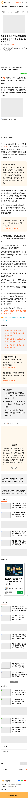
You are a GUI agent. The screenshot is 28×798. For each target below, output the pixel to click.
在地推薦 (20, 6)
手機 (4, 424)
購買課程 (18, 2)
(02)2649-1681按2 (11, 787)
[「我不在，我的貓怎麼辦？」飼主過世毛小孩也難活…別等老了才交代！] (6, 637)
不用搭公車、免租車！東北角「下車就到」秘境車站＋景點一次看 (19, 720)
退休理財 (5, 6)
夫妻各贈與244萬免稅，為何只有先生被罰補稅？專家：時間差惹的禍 (19, 665)
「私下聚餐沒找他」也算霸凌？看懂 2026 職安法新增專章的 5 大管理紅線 (19, 674)
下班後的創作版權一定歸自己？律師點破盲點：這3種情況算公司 (19, 646)
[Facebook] (16, 468)
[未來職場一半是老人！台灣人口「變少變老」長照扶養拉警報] (6, 618)
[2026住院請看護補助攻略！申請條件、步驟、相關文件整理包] (6, 701)
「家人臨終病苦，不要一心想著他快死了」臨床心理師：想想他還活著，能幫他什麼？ (19, 505)
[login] (22, 2)
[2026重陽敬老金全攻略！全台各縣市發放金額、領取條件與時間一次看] (6, 692)
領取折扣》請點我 (9, 381)
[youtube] (25, 780)
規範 (2, 763)
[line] (22, 780)
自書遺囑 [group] (17, 12)
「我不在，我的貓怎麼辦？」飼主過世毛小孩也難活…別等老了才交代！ (19, 637)
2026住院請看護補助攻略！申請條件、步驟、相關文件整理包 (19, 701)
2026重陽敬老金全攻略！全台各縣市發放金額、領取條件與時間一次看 (19, 692)
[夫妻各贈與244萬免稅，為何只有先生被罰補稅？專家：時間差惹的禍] (6, 665)
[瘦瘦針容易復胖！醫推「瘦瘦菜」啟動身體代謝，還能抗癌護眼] (6, 543)
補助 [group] (23, 12)
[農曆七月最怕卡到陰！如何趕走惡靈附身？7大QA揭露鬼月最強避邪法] (6, 609)
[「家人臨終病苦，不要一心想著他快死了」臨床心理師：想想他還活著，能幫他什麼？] (6, 506)
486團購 (12, 44)
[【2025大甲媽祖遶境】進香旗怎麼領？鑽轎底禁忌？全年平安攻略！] (6, 515)
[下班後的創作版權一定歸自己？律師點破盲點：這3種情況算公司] (6, 646)
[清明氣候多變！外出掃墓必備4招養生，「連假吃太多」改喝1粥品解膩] (6, 534)
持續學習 (13, 6)
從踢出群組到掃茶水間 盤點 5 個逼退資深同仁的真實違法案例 (19, 729)
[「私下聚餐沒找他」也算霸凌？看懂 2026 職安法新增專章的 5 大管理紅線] (6, 674)
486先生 (10, 424)
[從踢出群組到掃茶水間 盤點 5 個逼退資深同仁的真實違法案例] (6, 730)
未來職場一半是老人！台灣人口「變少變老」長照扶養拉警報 (19, 618)
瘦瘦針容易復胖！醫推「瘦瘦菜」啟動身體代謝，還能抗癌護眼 (19, 543)
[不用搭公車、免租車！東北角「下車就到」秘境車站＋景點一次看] (6, 721)
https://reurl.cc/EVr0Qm (11, 228)
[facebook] (19, 780)
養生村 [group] (3, 12)
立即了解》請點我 (9, 367)
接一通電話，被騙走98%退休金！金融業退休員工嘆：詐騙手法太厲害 (14, 333)
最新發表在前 (22, 769)
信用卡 (17, 424)
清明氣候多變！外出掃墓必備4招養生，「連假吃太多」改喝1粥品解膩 (19, 534)
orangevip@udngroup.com (14, 784)
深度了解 (20, 593)
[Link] (12, 468)
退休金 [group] (10, 12)
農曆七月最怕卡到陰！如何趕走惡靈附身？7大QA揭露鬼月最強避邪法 (19, 608)
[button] (25, 2)
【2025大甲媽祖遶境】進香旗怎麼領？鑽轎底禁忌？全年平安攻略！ (19, 514)
